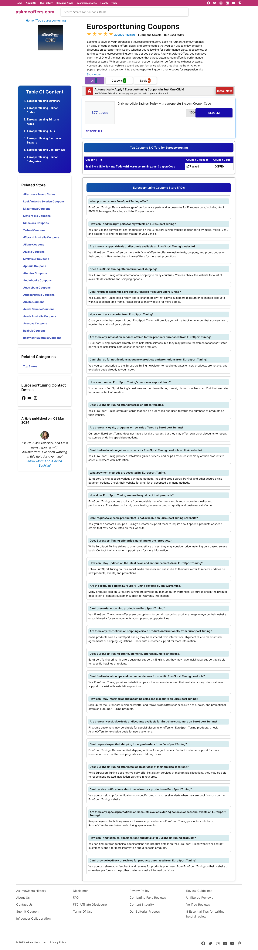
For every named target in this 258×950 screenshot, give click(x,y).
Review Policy (139, 891)
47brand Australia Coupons (41, 237)
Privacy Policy (58, 942)
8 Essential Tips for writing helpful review (205, 914)
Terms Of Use (82, 911)
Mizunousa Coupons (36, 208)
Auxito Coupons (33, 301)
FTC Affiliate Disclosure (90, 904)
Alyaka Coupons (34, 251)
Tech (114, 3)
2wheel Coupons (34, 230)
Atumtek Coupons (35, 273)
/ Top (38, 20)
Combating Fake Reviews (148, 897)
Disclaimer (80, 891)
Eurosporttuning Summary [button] (43, 100)
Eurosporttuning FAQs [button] (41, 131)
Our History (46, 3)
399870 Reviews (124, 34)
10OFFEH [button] (204, 113)
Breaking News (64, 3)
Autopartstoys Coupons (39, 294)
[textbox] (124, 12)
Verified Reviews (198, 904)
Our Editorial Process (145, 911)
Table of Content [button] (44, 92)
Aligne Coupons (33, 244)
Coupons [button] (118, 80)
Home (19, 3)
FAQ (76, 897)
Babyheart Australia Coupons (42, 337)
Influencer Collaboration (33, 918)
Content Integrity (142, 904)
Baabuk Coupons (34, 330)
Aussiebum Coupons (37, 287)
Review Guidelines (199, 891)
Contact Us (24, 904)
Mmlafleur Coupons (36, 258)
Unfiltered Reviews (199, 897)
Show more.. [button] (94, 74)
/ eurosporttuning (54, 20)
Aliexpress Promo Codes (39, 194)
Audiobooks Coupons (37, 280)
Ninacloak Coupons (36, 223)
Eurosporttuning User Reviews (46, 149)
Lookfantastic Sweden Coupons (44, 201)
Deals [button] (145, 80)
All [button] (94, 80)
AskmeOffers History (31, 891)
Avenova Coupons (35, 323)
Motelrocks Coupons (37, 215)
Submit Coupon (27, 911)
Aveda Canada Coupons (38, 309)
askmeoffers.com (35, 12)
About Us (31, 3)
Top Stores (30, 366)
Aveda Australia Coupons (39, 316)
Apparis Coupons (34, 266)
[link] (23, 398)
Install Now (224, 91)
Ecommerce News (87, 3)
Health (104, 3)
